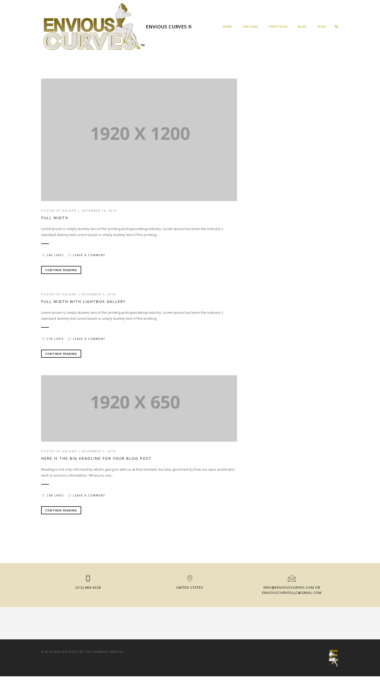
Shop (321, 26)
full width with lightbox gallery (83, 301)
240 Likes (55, 255)
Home (227, 26)
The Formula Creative (104, 652)
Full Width (54, 217)
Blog (302, 26)
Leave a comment (89, 255)
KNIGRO (70, 210)
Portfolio (278, 26)
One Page (250, 26)
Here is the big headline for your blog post (96, 458)
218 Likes (55, 339)
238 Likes (55, 495)
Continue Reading (61, 270)
